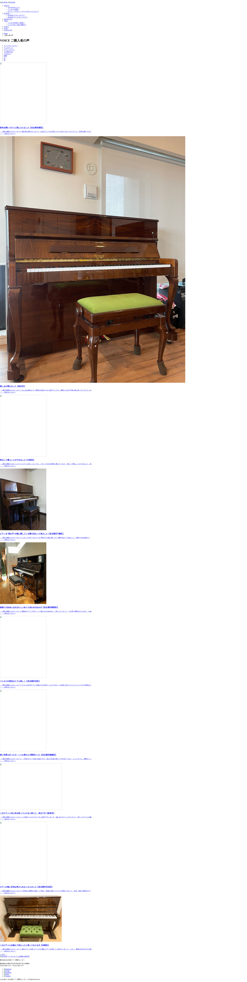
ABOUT (6, 5)
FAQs (6, 28)
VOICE (6, 27)
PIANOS (7, 13)
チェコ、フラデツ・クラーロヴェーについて (23, 11)
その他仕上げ (8, 52)
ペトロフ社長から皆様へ (16, 23)
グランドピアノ (9, 50)
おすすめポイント (14, 7)
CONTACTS (8, 30)
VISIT (6, 21)
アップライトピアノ (11, 46)
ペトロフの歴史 (13, 9)
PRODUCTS (8, 19)
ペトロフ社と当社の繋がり (17, 25)
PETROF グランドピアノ (16, 15)
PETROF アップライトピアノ (18, 17)
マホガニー (8, 54)
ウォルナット (8, 48)
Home (6, 33)
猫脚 (5, 56)
